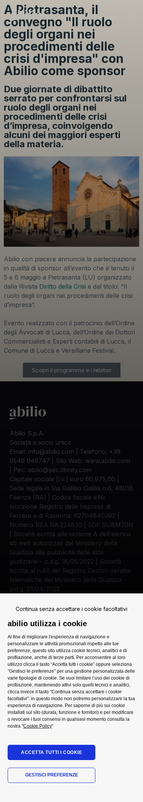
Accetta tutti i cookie (51, 752)
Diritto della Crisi (62, 286)
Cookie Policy (37, 726)
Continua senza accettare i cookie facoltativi (71, 609)
